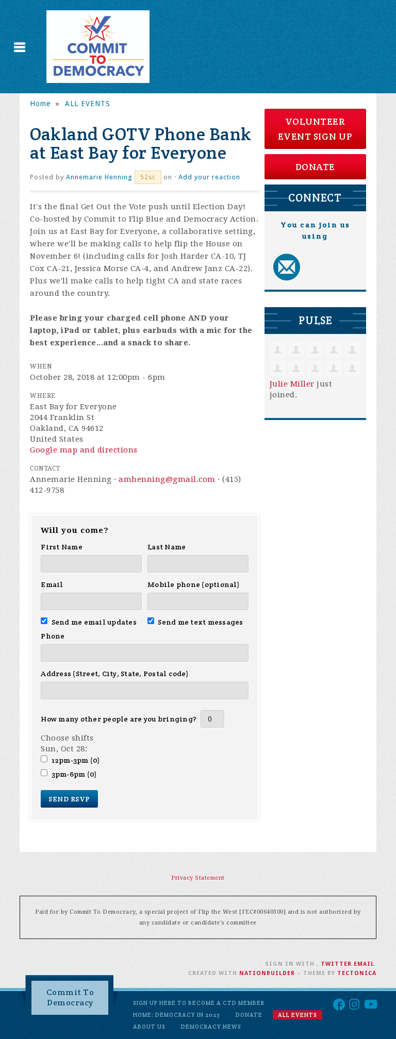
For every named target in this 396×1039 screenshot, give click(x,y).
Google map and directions (84, 450)
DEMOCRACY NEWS (211, 1026)
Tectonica (356, 973)
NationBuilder (267, 973)
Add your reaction (209, 177)
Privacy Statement (198, 878)
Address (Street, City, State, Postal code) (115, 673)
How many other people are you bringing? (118, 719)
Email (52, 584)
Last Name (166, 546)
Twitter (336, 964)
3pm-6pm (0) (74, 774)
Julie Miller (292, 384)
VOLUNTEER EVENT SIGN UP (315, 128)
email (364, 964)
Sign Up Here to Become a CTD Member (199, 1003)
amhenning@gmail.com (167, 479)
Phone (52, 636)
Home (40, 103)
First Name (61, 546)
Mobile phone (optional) (193, 584)
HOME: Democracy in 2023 (176, 1014)
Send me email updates (94, 622)
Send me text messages (200, 622)
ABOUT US (149, 1026)
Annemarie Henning (99, 177)
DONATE (315, 167)
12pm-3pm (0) (75, 760)
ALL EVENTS (87, 103)
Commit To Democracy (70, 997)
